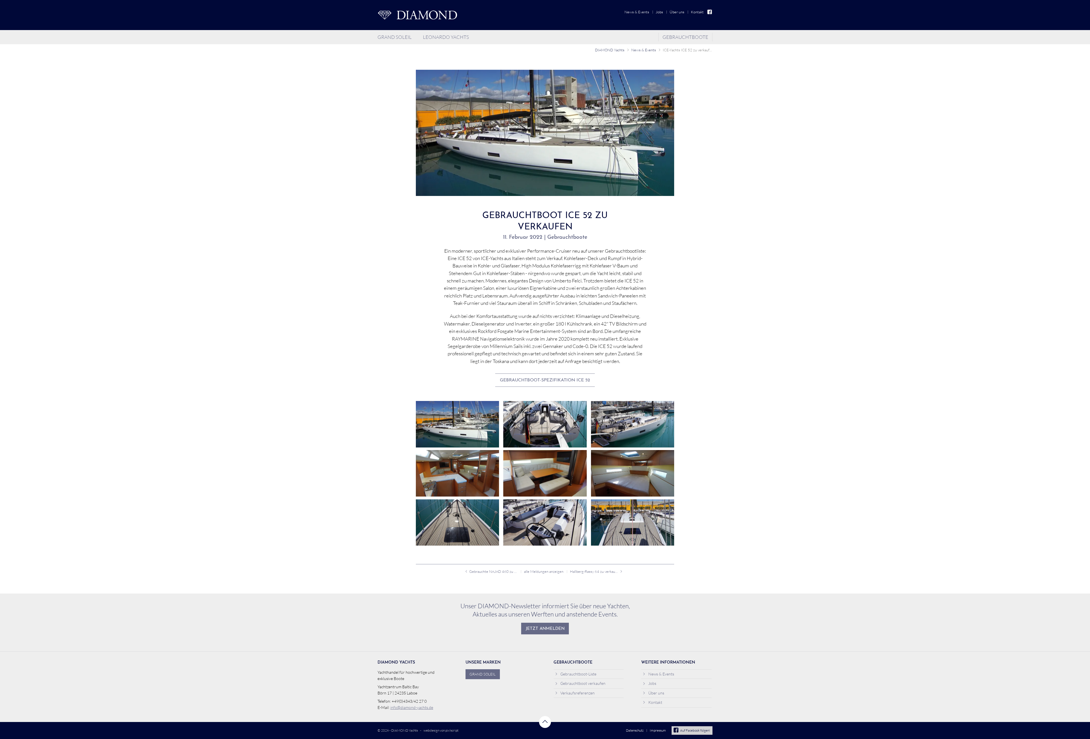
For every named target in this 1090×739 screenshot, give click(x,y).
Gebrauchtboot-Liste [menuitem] (578, 674)
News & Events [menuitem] (636, 12)
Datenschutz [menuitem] (634, 730)
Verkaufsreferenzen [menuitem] (577, 693)
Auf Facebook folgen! (695, 730)
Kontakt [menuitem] (697, 12)
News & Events (643, 50)
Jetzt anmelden (545, 629)
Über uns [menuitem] (677, 12)
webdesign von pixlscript (441, 730)
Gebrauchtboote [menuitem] (685, 37)
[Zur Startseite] (417, 15)
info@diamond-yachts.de (411, 707)
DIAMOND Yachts (609, 50)
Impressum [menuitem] (658, 730)
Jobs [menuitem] (659, 12)
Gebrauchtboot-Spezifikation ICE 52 (545, 380)
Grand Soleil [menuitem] (395, 37)
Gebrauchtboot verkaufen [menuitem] (582, 683)
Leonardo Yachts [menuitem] (446, 37)
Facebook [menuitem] (709, 12)
